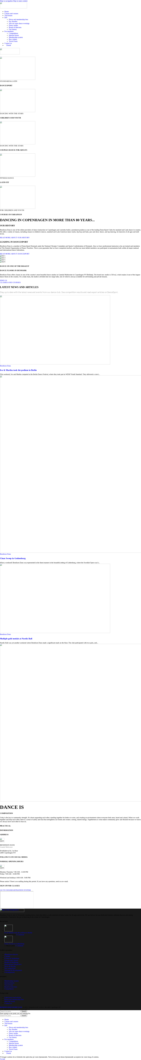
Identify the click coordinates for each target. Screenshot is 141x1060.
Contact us (8, 1003)
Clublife (7, 956)
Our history (13, 29)
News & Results (10, 966)
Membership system (16, 37)
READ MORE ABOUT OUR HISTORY (15, 238)
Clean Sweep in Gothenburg (13, 558)
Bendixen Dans (5, 366)
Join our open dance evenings (19, 23)
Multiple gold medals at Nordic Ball (16, 638)
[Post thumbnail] (8, 931)
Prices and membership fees (18, 19)
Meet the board (9, 1001)
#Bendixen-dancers (11, 954)
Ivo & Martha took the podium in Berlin (18, 370)
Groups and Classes (11, 960)
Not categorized (9, 968)
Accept (2, 1059)
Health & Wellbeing (11, 962)
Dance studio (13, 25)
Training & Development (13, 970)
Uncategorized (9, 972)
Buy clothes (13, 39)
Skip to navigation (6, 1)
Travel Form (13, 41)
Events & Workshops (11, 958)
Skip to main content (20, 1)
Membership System (11, 981)
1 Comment (20, 935)
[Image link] (12, 911)
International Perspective (12, 964)
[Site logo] (13, 8)
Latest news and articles (12, 997)
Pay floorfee (13, 21)
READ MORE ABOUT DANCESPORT (14, 254)
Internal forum (14, 35)
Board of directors (15, 27)
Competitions (13, 33)
